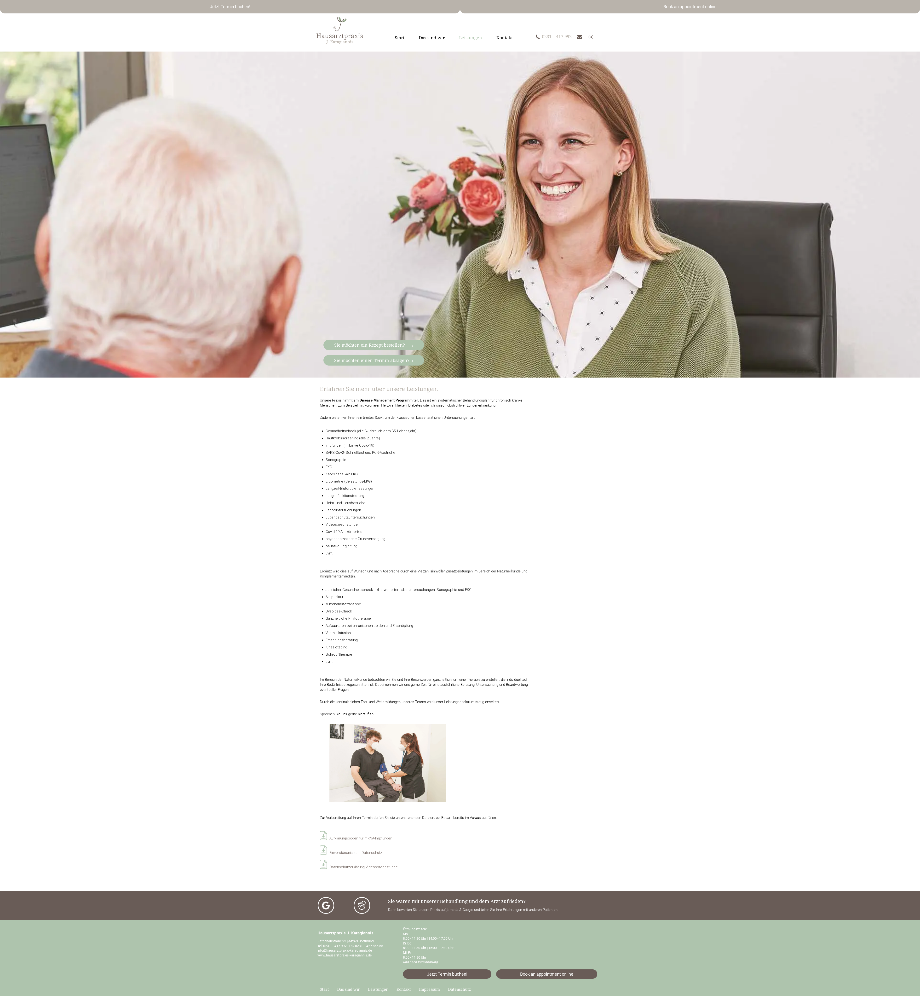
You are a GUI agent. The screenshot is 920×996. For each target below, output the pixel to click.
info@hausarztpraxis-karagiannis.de (344, 950)
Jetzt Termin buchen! (230, 6)
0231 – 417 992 (335, 946)
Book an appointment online (690, 6)
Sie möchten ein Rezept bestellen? (369, 345)
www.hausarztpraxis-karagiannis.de (344, 955)
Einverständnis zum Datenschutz (355, 852)
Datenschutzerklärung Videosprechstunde (363, 867)
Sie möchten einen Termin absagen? (371, 360)
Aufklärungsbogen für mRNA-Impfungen (360, 838)
